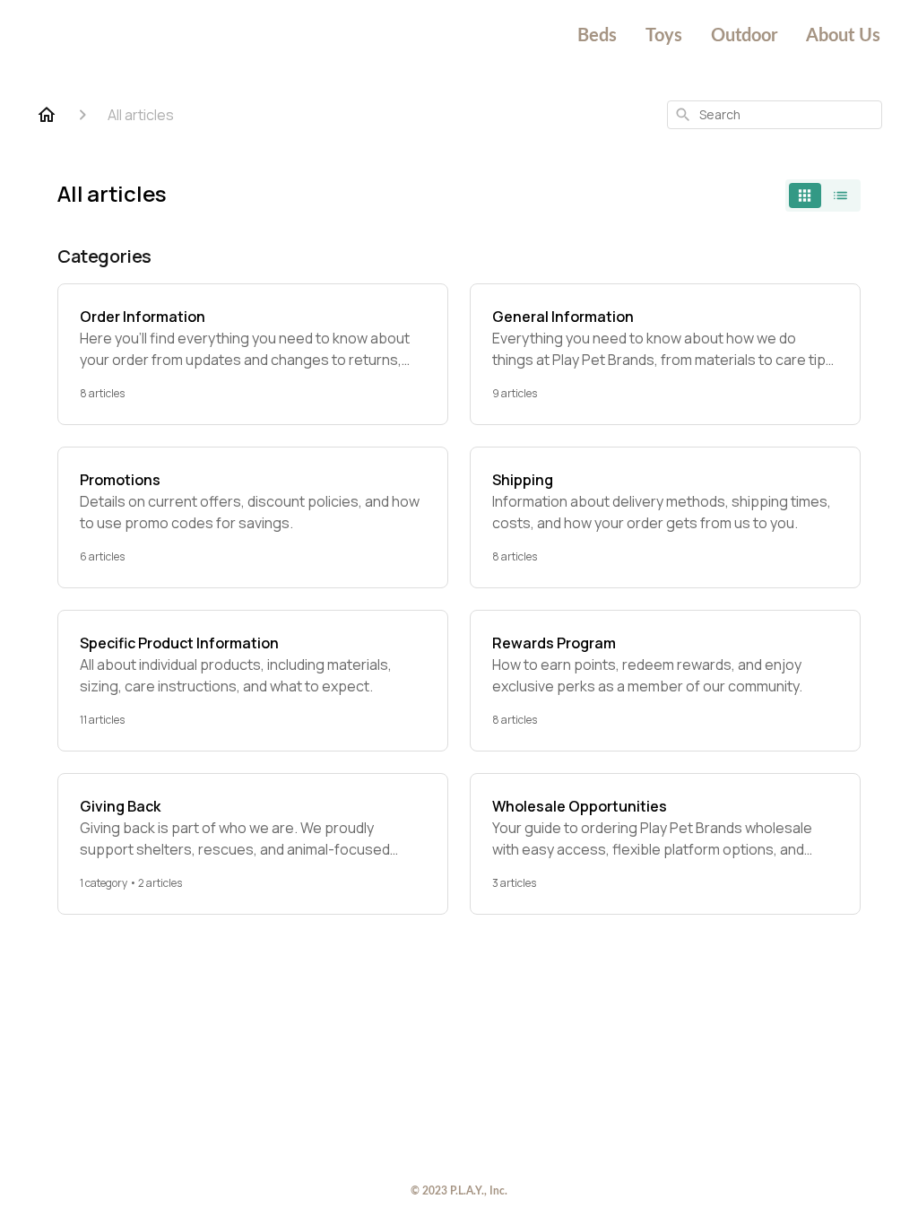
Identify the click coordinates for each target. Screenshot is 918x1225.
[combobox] (774, 114)
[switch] (823, 195)
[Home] (46, 115)
